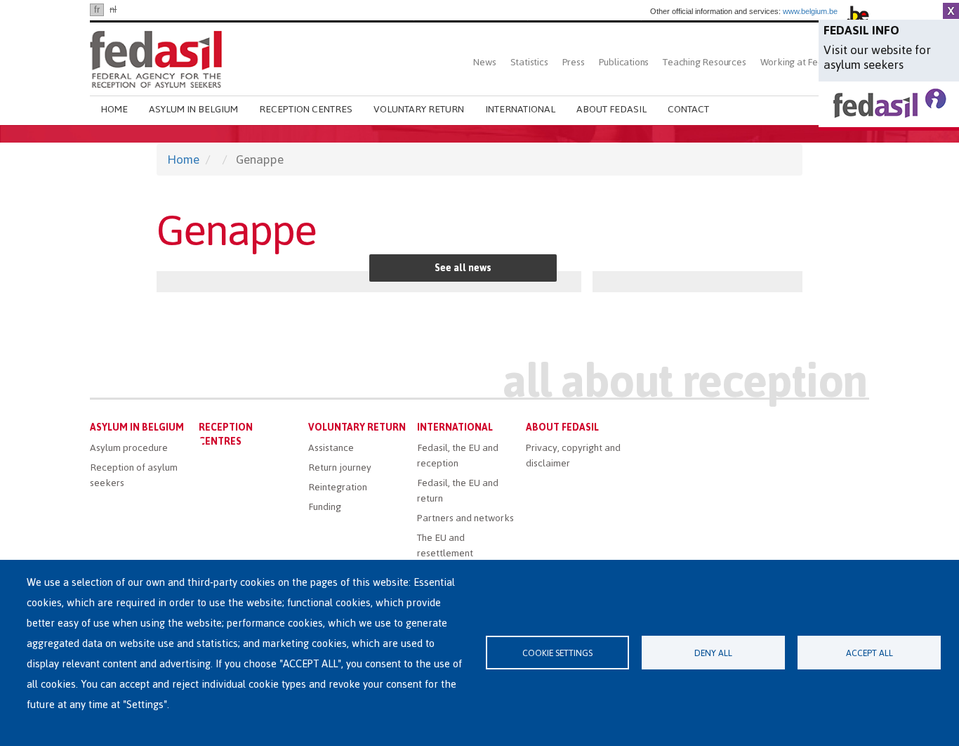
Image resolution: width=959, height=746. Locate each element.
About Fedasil (611, 109)
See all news (463, 268)
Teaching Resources (704, 62)
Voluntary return (418, 109)
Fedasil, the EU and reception (457, 455)
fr (97, 9)
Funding (324, 506)
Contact (688, 109)
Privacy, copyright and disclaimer (573, 455)
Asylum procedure (129, 447)
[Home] (156, 58)
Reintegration (337, 487)
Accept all (869, 653)
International (520, 109)
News (484, 62)
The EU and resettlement (445, 545)
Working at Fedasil (799, 62)
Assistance (331, 447)
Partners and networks (465, 518)
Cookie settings (557, 653)
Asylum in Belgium (193, 109)
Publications (624, 62)
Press (573, 62)
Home (114, 109)
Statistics (529, 62)
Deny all (713, 653)
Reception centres (305, 109)
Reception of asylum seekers (134, 475)
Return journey (339, 467)
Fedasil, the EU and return (457, 490)
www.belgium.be (810, 11)
